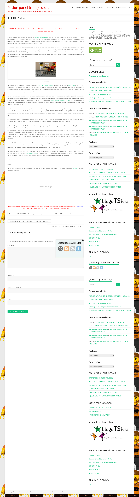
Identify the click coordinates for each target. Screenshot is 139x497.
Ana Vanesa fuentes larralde (98, 120)
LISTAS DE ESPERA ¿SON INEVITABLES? (65, 226)
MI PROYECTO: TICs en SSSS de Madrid (103, 408)
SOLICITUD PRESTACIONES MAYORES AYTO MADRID (109, 176)
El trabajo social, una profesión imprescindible (105, 98)
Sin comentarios (67, 214)
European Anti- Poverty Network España (103, 234)
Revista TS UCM (94, 469)
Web (9, 299)
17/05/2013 (22, 214)
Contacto (110, 8)
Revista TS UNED (95, 473)
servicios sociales (52, 214)
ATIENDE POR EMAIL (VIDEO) (100, 415)
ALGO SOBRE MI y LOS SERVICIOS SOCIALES (88, 8)
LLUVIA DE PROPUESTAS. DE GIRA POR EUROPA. (29, 221)
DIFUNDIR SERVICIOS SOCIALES (101, 91)
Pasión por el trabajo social (29, 7)
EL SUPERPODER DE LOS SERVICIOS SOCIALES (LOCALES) (110, 101)
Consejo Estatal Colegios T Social (100, 231)
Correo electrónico (14, 287)
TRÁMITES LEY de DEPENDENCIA (101, 180)
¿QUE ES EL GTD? (95, 411)
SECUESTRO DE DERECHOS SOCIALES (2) (110, 113)
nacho (12, 214)
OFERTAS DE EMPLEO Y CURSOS (101, 169)
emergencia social (35, 214)
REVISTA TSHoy (95, 466)
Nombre (11, 275)
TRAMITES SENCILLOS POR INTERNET (103, 183)
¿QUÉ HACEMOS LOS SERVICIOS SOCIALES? (105, 187)
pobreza (44, 214)
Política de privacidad (123, 8)
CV (90, 484)
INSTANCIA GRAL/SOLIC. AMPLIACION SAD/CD (107, 173)
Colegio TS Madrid (95, 227)
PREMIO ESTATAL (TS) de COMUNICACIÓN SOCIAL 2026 (110, 87)
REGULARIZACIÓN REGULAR (100, 94)
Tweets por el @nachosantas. (99, 76)
